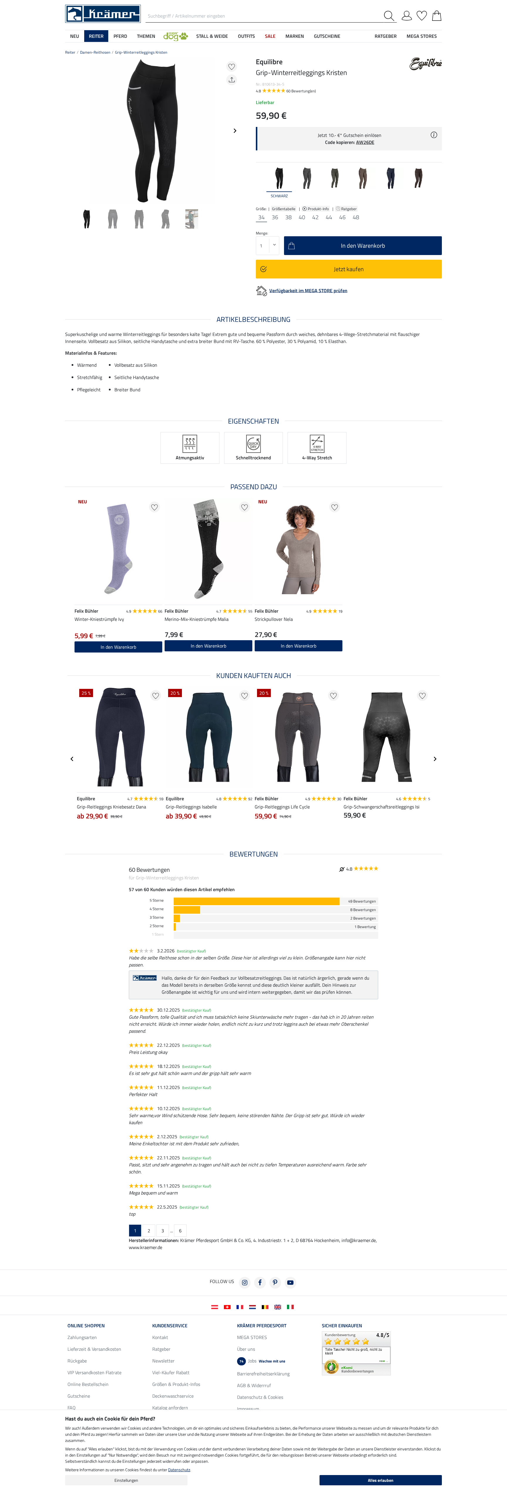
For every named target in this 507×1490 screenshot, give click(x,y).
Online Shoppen (86, 1325)
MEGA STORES (422, 36)
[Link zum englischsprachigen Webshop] (278, 1306)
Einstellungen (126, 1480)
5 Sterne (157, 900)
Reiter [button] (96, 36)
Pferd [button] (120, 36)
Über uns (246, 1349)
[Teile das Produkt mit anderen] (231, 79)
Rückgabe (77, 1360)
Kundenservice (169, 1325)
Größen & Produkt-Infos (176, 1384)
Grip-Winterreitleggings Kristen (141, 52)
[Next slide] (234, 131)
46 (342, 217)
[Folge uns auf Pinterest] (275, 1283)
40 (302, 217)
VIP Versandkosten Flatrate (94, 1372)
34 (261, 217)
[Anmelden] (407, 14)
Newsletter (163, 1360)
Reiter (70, 52)
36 (275, 217)
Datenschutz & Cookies (260, 1397)
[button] (175, 36)
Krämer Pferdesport (261, 1325)
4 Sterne (157, 909)
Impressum (248, 1408)
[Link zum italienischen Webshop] (291, 1306)
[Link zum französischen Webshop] (241, 1306)
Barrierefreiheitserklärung (263, 1373)
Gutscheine (78, 1395)
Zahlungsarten (82, 1337)
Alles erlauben (380, 1480)
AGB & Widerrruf (254, 1385)
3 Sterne (157, 917)
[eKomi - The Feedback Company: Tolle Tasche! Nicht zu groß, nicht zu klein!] (356, 1352)
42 (315, 217)
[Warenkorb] (437, 14)
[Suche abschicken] (390, 16)
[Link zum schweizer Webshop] (228, 1306)
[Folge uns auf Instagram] (245, 1283)
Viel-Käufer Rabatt (171, 1372)
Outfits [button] (246, 36)
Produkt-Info (319, 209)
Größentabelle (283, 209)
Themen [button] (146, 36)
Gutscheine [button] (327, 36)
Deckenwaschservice (173, 1395)
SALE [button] (270, 36)
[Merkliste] (422, 14)
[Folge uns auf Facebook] (260, 1283)
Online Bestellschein (88, 1384)
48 (356, 217)
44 (329, 217)
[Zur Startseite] (103, 13)
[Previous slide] (70, 131)
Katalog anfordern (170, 1407)
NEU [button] (74, 36)
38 (288, 217)
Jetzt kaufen (349, 268)
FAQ (71, 1407)
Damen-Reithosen (95, 52)
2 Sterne (157, 926)
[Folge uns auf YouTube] (290, 1283)
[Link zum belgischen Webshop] (266, 1306)
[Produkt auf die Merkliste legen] (231, 66)
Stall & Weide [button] (212, 36)
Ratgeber (349, 209)
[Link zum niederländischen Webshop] (253, 1306)
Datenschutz (179, 1470)
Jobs (262, 1360)
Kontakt (160, 1337)
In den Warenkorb (118, 646)
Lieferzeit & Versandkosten (94, 1349)
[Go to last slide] (72, 759)
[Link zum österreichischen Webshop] (215, 1306)
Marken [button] (294, 36)
